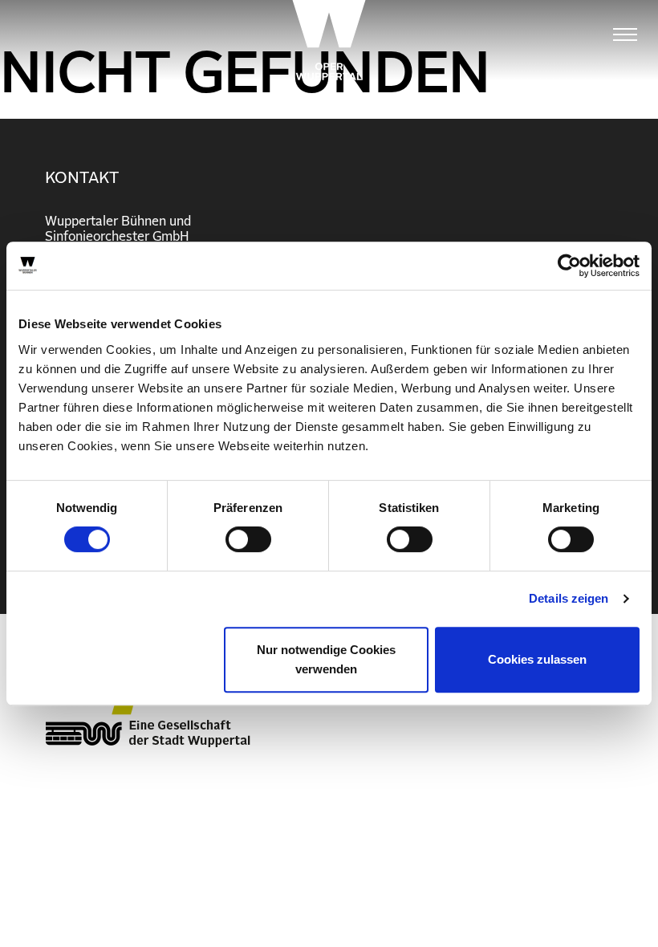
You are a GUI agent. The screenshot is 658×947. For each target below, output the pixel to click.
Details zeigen (568, 598)
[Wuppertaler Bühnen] (329, 40)
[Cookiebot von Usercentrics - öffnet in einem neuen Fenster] (569, 266)
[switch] (248, 539)
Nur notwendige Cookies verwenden (326, 659)
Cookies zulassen (537, 659)
